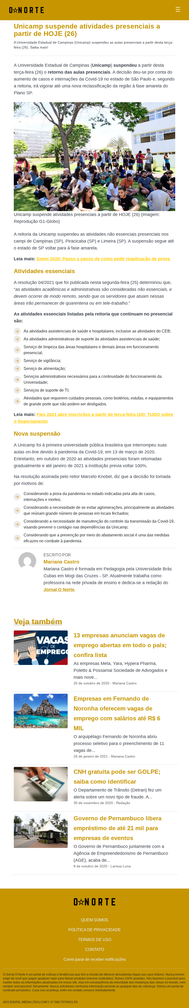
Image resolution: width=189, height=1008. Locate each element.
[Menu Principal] (178, 10)
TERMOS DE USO (94, 940)
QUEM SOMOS (94, 920)
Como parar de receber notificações (94, 959)
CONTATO (94, 949)
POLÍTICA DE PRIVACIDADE (94, 930)
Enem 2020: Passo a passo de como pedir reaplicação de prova (103, 258)
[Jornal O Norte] (26, 10)
